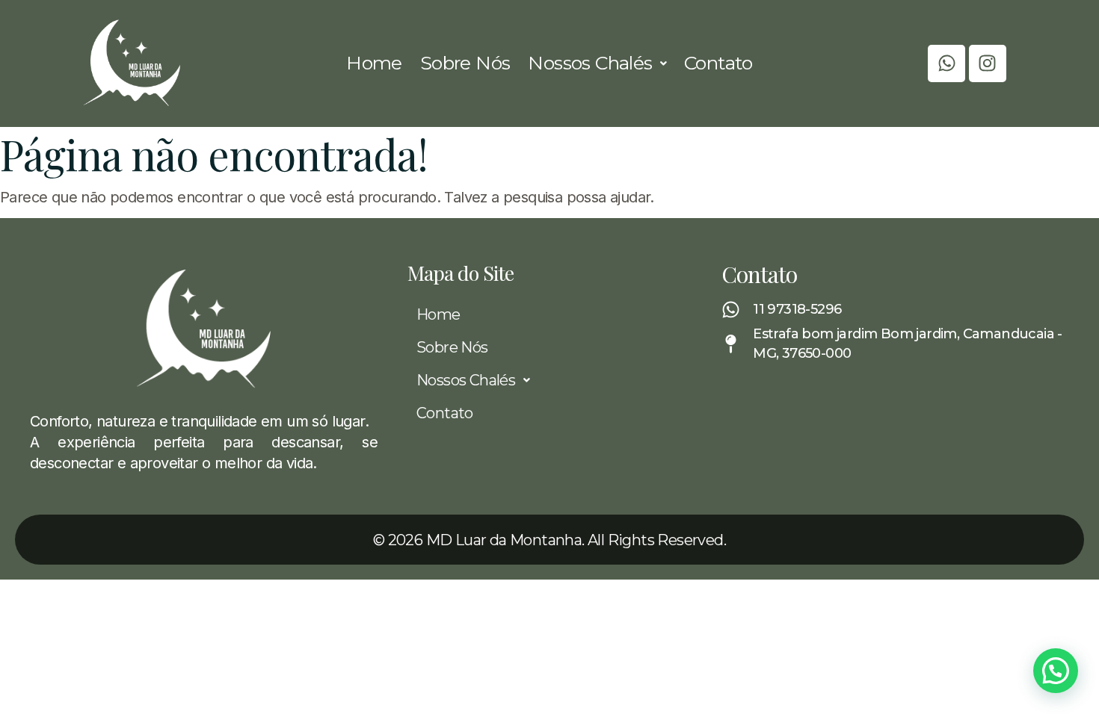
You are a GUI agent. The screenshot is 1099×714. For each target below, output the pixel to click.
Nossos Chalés (590, 63)
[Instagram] (987, 63)
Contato (718, 63)
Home (374, 63)
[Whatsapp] (946, 63)
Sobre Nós (465, 63)
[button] (597, 63)
